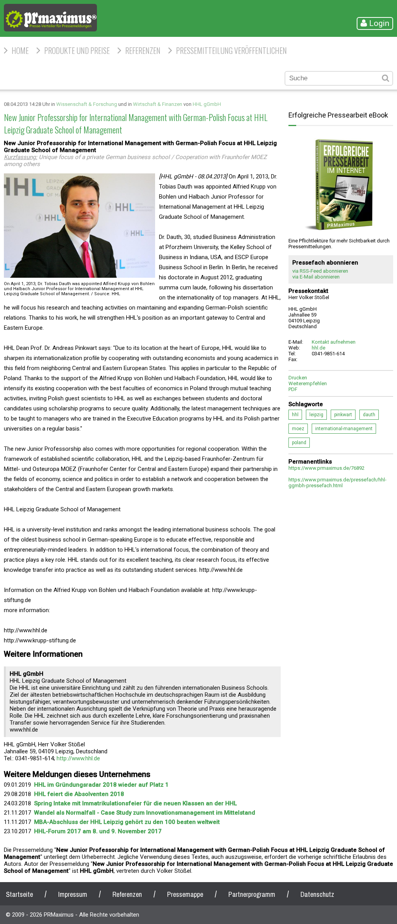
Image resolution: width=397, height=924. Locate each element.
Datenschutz (317, 894)
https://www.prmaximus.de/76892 (326, 468)
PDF (292, 389)
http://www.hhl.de (78, 758)
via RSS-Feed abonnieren (320, 271)
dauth (369, 414)
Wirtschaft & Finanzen (157, 104)
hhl (295, 414)
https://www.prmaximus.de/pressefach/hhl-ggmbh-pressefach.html (337, 482)
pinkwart (343, 414)
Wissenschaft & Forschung (86, 104)
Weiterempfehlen (307, 383)
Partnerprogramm (251, 894)
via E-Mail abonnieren (316, 277)
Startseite (19, 894)
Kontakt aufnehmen (334, 342)
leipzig (316, 414)
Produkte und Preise (77, 50)
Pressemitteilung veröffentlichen (231, 50)
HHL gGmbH (207, 104)
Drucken (297, 378)
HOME (20, 50)
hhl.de (318, 348)
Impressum (72, 894)
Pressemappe (185, 894)
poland (299, 442)
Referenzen (143, 50)
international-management (344, 428)
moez (298, 428)
